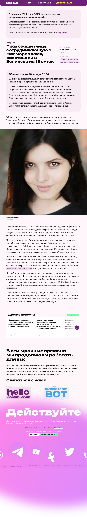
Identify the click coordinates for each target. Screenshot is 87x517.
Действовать (64, 3)
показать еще (72, 315)
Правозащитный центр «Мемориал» (69, 60)
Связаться (44, 3)
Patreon (33, 434)
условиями (58, 428)
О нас (29, 3)
